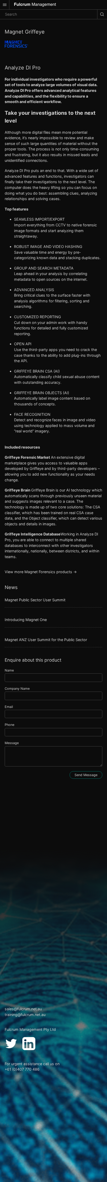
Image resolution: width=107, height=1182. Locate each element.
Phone (9, 725)
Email (9, 707)
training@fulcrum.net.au (25, 1014)
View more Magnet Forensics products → (41, 572)
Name (9, 670)
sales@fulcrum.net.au (23, 1009)
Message (12, 743)
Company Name (17, 689)
